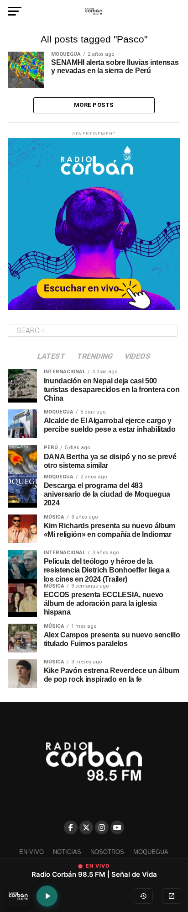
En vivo (31, 851)
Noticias (67, 851)
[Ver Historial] (143, 896)
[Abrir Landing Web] (171, 896)
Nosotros (107, 851)
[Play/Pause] (47, 896)
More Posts (94, 104)
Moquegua (150, 851)
